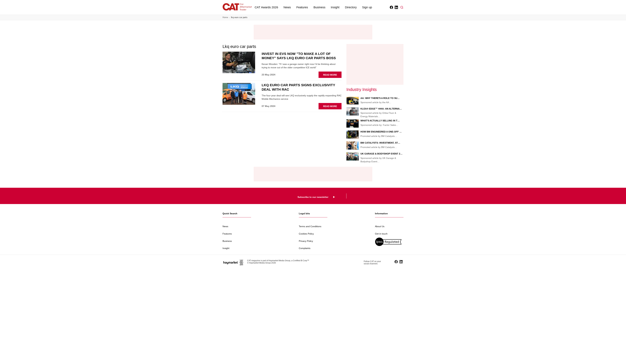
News (287, 7)
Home (225, 17)
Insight (335, 7)
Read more (332, 75)
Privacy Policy (306, 241)
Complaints (304, 248)
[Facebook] (391, 7)
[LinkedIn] (396, 7)
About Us (379, 226)
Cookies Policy (306, 233)
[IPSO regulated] (389, 241)
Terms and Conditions (310, 226)
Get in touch (381, 233)
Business (319, 7)
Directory (351, 7)
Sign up (367, 7)
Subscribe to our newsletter (313, 197)
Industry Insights (361, 89)
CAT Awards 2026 (266, 7)
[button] (401, 7)
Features (302, 7)
